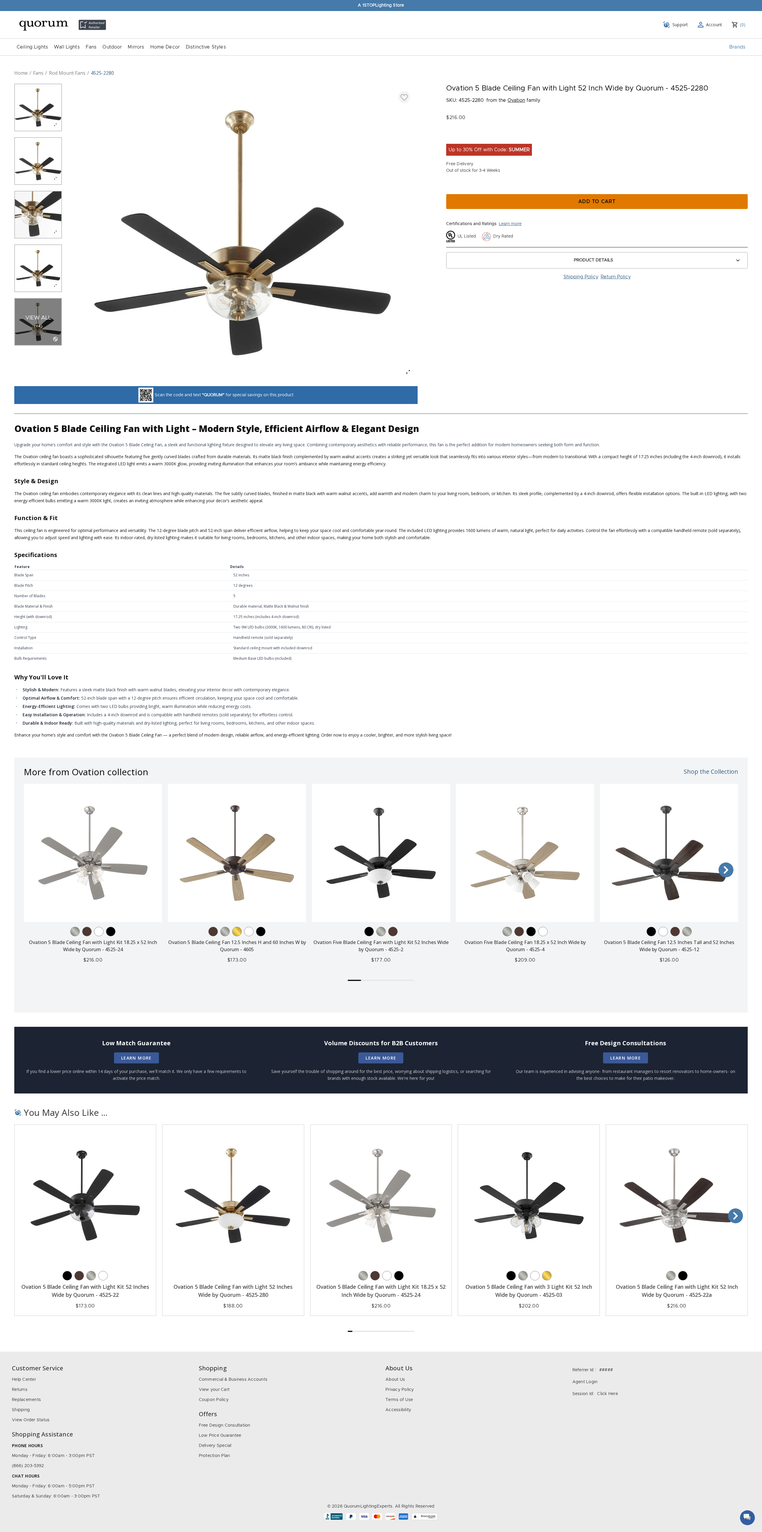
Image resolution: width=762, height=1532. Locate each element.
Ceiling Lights (32, 47)
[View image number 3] (38, 214)
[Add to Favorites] (404, 97)
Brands (737, 47)
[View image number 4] (38, 268)
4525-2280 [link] (102, 73)
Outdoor (112, 47)
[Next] (726, 869)
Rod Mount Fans (67, 73)
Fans (91, 47)
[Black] (110, 931)
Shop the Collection (711, 771)
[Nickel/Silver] (75, 931)
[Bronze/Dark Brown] (87, 931)
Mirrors (136, 47)
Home (21, 73)
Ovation (516, 100)
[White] (99, 931)
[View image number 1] (38, 107)
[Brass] (237, 931)
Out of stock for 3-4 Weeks (473, 171)
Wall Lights (67, 47)
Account (714, 24)
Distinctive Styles (206, 47)
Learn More (136, 1058)
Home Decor (165, 47)
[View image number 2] (38, 161)
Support (680, 24)
